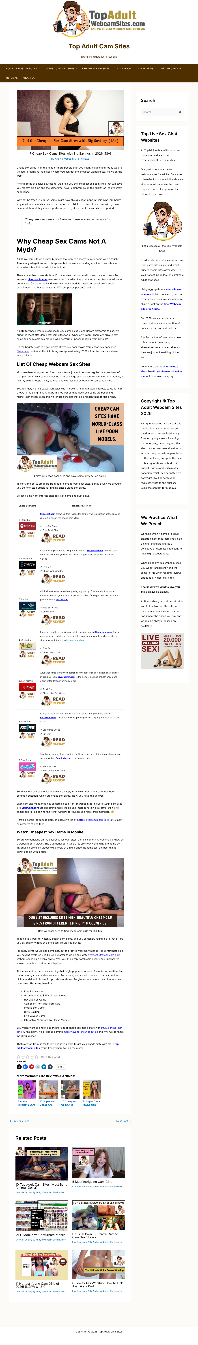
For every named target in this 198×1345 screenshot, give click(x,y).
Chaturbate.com (103, 632)
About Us (29, 77)
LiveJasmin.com (66, 677)
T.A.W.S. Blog (122, 68)
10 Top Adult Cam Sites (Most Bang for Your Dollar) (41, 1186)
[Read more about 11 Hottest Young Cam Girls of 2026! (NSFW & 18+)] (41, 1264)
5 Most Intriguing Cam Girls (92, 1182)
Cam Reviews (144, 68)
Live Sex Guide (23, 1192)
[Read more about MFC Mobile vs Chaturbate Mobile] (41, 1215)
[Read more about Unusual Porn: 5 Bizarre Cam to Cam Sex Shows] (98, 1215)
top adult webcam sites (72, 640)
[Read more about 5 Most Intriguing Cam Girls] (98, 1161)
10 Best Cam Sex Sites (59, 68)
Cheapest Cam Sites (96, 68)
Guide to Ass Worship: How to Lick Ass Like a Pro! (97, 1284)
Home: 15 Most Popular (21, 68)
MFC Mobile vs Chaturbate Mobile (40, 1235)
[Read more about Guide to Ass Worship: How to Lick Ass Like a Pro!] (98, 1264)
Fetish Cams (169, 68)
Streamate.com (95, 550)
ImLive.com (62, 599)
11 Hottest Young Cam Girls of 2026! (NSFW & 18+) (37, 1285)
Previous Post (19, 1121)
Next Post (123, 1121)
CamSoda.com (63, 758)
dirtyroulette (160, 371)
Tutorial (12, 77)
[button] (38, 68)
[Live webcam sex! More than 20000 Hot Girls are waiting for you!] (162, 650)
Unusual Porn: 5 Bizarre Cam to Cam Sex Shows (95, 1235)
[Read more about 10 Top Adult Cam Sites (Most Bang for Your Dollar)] (41, 1163)
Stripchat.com (47, 514)
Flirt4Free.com (48, 717)
